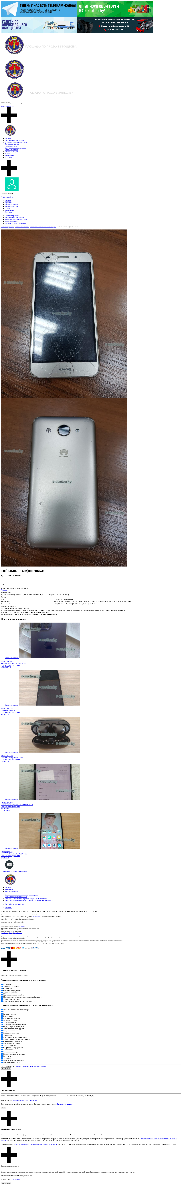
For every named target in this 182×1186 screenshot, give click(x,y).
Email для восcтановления (10, 1176)
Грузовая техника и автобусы (13, 995)
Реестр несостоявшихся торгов (16, 142)
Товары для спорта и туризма (13, 1029)
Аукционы (9, 889)
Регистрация (5, 106)
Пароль (43, 1095)
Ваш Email (4, 976)
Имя (71, 1135)
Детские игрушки (9, 1045)
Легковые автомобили (11, 986)
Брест (2, 933)
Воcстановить (6, 1183)
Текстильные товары (10, 1052)
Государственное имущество (15, 148)
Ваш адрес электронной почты (12, 1135)
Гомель (10, 933)
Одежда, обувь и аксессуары (13, 1026)
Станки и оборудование (12, 991)
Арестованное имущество (14, 140)
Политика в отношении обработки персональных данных (26, 899)
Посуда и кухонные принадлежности (16, 1039)
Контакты (8, 157)
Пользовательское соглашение (16, 897)
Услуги (7, 153)
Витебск (6, 933)
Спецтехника (8, 988)
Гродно (15, 933)
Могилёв (19, 933)
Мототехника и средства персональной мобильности (22, 997)
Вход (12, 106)
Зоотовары (7, 1056)
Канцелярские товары (11, 1033)
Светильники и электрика (12, 1041)
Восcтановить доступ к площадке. (25, 1100)
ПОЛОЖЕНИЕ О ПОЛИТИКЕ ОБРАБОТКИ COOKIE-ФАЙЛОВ (29, 900)
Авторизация (15, 1179)
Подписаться (6, 1068)
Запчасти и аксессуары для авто (14, 1024)
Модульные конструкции (12, 1062)
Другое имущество (10, 993)
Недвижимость (8, 984)
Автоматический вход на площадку (81, 1095)
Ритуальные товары (10, 1031)
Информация (9, 155)
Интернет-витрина (12, 152)
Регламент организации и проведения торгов (21, 895)
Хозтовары (7, 1058)
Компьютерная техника (11, 1012)
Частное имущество (12, 146)
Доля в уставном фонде (11, 999)
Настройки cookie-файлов (14, 904)
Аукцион (8, 202)
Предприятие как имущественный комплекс (19, 1001)
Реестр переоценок (12, 144)
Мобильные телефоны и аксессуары (16, 1010)
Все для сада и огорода (11, 1043)
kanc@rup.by (36, 916)
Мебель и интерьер (10, 1020)
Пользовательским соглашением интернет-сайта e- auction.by (36, 1144)
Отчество (97, 1135)
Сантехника (7, 1035)
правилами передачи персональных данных (30, 1066)
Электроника (8, 1016)
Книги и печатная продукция (14, 1054)
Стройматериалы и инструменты (15, 1037)
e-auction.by (21, 926)
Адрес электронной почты (10, 1095)
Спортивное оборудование (13, 1048)
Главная (8, 138)
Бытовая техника (9, 1014)
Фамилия (46, 1135)
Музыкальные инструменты (13, 1060)
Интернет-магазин (11, 150)
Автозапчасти (8, 1050)
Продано (4, 590)
